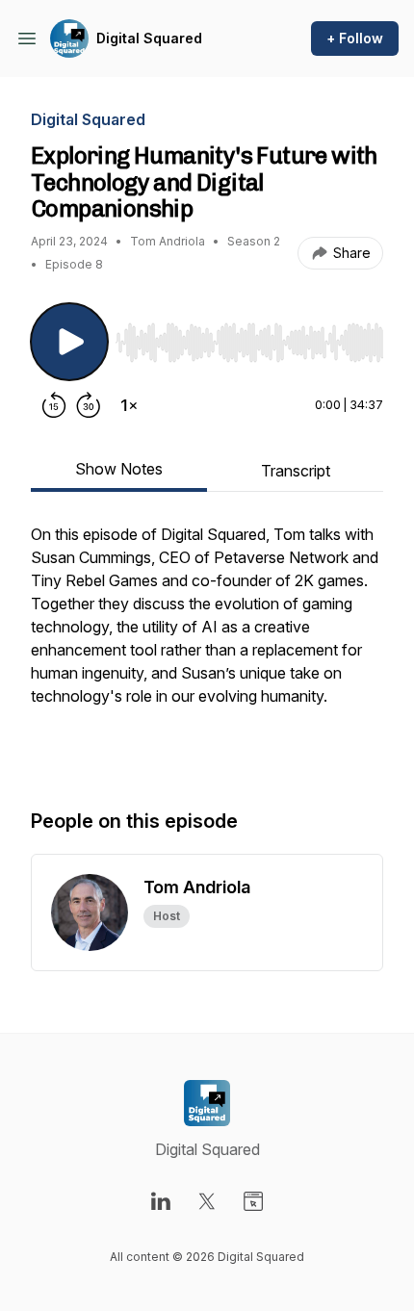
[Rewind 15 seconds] (53, 405)
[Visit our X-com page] (207, 1201)
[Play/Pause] (69, 341)
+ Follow (354, 38)
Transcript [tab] (295, 470)
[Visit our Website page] (253, 1201)
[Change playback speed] (129, 405)
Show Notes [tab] (119, 468)
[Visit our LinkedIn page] (160, 1201)
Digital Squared (149, 38)
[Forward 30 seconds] (88, 405)
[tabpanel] (207, 646)
